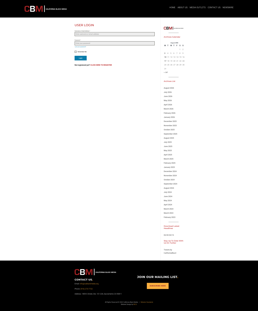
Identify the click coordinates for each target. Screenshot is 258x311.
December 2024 (170, 171)
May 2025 (168, 150)
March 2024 (168, 209)
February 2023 (169, 217)
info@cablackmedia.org (89, 284)
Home (172, 7)
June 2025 (168, 146)
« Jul (166, 72)
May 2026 (168, 100)
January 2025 (169, 167)
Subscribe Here (158, 286)
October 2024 (169, 180)
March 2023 (168, 213)
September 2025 (170, 134)
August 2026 (169, 88)
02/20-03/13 (169, 235)
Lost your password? (80, 47)
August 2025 (169, 138)
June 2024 (168, 196)
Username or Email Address (82, 31)
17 (165, 61)
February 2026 (169, 113)
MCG (135, 304)
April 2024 (168, 205)
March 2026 (168, 109)
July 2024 (168, 192)
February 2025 (169, 163)
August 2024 (169, 188)
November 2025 (170, 125)
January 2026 (169, 117)
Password (78, 40)
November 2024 (170, 175)
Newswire (228, 7)
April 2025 (168, 155)
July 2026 (168, 92)
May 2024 (168, 200)
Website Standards (147, 302)
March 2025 (168, 159)
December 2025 (170, 121)
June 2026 (168, 96)
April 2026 (168, 105)
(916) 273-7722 (86, 289)
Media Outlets (197, 7)
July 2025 (168, 142)
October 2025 (169, 130)
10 (165, 57)
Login (80, 58)
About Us (182, 7)
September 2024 (170, 184)
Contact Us (214, 7)
